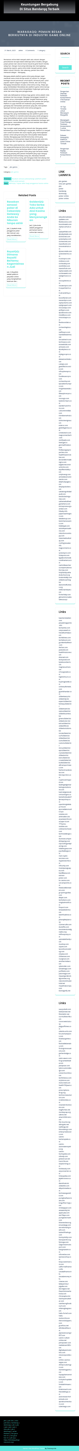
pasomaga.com (64, 973)
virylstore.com (64, 1080)
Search (65, 53)
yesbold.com (63, 650)
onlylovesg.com (65, 474)
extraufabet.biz (64, 723)
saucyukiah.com (65, 1009)
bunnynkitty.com (65, 1237)
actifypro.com (64, 310)
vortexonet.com (65, 241)
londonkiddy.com (65, 577)
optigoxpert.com (65, 305)
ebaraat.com (63, 657)
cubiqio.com (63, 364)
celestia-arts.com (65, 1031)
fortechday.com (65, 594)
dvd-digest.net (64, 1289)
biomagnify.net (64, 991)
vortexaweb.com (65, 273)
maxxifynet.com (65, 244)
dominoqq (62, 193)
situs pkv (7, 1429)
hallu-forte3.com (65, 1313)
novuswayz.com (65, 308)
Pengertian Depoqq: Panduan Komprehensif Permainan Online (65, 96)
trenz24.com (63, 1161)
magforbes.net (64, 1110)
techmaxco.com (64, 342)
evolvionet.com (64, 236)
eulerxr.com (63, 425)
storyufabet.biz (64, 748)
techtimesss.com (65, 1078)
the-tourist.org (64, 1122)
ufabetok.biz (63, 755)
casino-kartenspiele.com (64, 1139)
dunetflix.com (64, 927)
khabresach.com (65, 1389)
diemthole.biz (64, 1183)
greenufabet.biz (65, 718)
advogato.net (64, 1124)
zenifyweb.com (64, 440)
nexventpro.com (65, 300)
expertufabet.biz (65, 701)
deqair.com (63, 897)
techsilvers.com (64, 900)
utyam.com (63, 946)
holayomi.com (64, 555)
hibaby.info (63, 511)
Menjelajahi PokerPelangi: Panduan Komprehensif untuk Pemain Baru (65, 125)
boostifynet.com (65, 298)
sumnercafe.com (65, 924)
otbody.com (63, 1156)
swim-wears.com (65, 1058)
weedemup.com (65, 518)
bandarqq (62, 191)
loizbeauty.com (64, 1168)
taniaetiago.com (65, 969)
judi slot (10, 1421)
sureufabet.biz (64, 740)
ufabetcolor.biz (64, 721)
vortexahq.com (64, 263)
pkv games (13, 167)
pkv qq (12, 1438)
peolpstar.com (64, 1065)
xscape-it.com (64, 821)
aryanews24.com (65, 819)
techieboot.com (65, 640)
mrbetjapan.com (65, 1208)
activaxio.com (64, 347)
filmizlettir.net (64, 1014)
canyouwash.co (64, 630)
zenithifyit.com (64, 266)
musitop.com (64, 944)
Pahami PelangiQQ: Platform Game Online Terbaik (65, 139)
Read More (12, 239)
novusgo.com (64, 398)
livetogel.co (63, 442)
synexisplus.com (65, 239)
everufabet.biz (64, 758)
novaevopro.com (65, 285)
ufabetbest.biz (64, 738)
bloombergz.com (65, 1129)
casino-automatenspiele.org (65, 1146)
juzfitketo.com (64, 971)
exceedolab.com (65, 344)
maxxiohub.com (65, 268)
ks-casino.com (64, 880)
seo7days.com (64, 1215)
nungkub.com (64, 959)
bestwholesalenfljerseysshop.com (65, 799)
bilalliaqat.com (64, 526)
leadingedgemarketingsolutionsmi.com (65, 787)
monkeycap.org (65, 1112)
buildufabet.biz (64, 763)
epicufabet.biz (64, 750)
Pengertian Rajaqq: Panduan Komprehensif (65, 153)
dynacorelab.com (65, 251)
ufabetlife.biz (64, 726)
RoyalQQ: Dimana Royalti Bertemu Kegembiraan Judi (15, 259)
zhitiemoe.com (64, 956)
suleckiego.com (64, 1406)
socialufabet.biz (65, 733)
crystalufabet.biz (65, 753)
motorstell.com (64, 1083)
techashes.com (64, 628)
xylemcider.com (64, 966)
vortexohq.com (64, 381)
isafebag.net (63, 1127)
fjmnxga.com (64, 1242)
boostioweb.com (65, 224)
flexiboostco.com (65, 222)
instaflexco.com (64, 315)
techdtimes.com (65, 637)
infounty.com (64, 866)
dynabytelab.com (65, 234)
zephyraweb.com (65, 271)
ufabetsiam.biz (64, 709)
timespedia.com (65, 1176)
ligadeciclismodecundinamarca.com (65, 560)
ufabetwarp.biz (64, 696)
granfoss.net (64, 1325)
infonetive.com (64, 1254)
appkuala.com (64, 1213)
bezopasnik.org (65, 1240)
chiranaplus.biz (64, 1296)
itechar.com (63, 647)
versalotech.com (65, 339)
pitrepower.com (65, 1343)
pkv (60, 186)
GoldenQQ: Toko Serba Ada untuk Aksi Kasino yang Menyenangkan (38, 211)
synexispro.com (65, 553)
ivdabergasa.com (65, 848)
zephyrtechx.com (65, 303)
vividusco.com (64, 261)
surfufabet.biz (64, 736)
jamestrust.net (64, 1159)
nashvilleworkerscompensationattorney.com (65, 567)
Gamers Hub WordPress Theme (34, 1448)
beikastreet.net (64, 1012)
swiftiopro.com (64, 332)
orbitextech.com (65, 433)
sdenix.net (63, 1115)
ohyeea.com (63, 954)
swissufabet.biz (65, 711)
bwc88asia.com (64, 873)
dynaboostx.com (65, 312)
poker (61, 188)
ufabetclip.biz (64, 699)
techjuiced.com (64, 660)
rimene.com (63, 1281)
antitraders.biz (64, 816)
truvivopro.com (64, 258)
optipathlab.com (65, 232)
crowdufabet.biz (65, 760)
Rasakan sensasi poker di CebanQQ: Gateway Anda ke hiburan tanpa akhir (15, 212)
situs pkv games (65, 184)
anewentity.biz (64, 1210)
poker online (64, 196)
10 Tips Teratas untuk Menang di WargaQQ (64, 111)
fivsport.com (63, 907)
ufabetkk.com (64, 1186)
